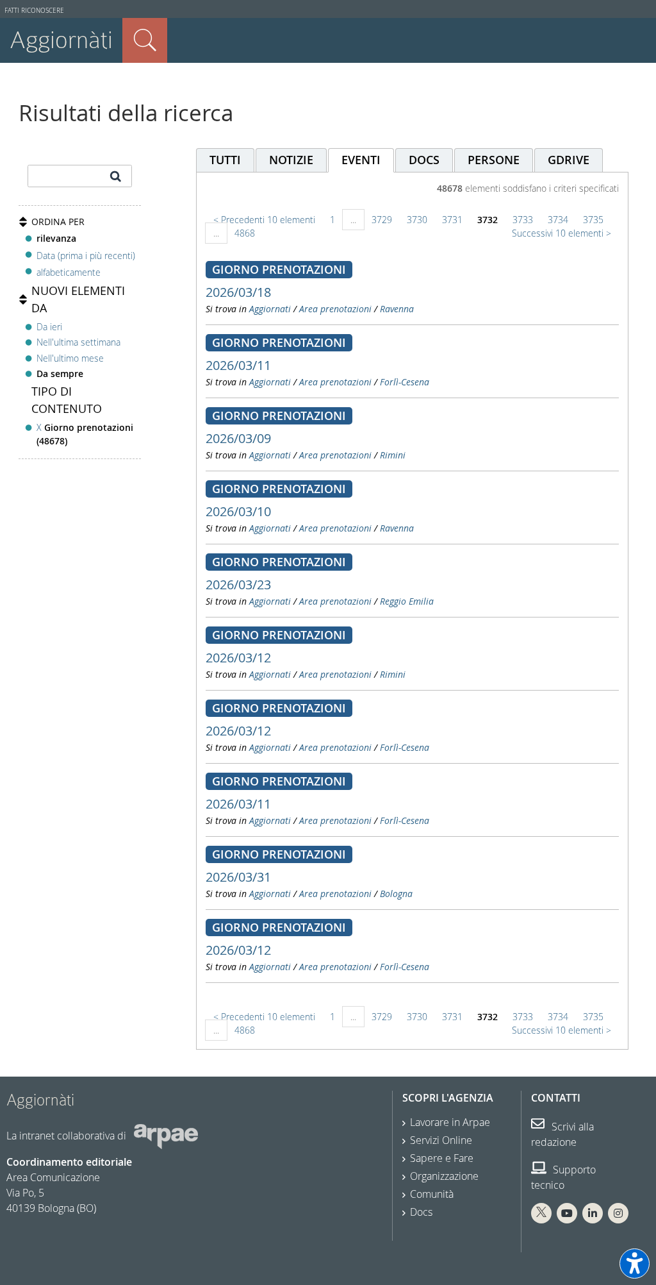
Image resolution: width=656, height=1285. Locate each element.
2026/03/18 (238, 292)
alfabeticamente (69, 272)
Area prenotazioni (335, 309)
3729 (382, 220)
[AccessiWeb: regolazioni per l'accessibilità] (634, 1263)
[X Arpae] (541, 1213)
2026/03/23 (238, 584)
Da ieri (49, 327)
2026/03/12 (238, 657)
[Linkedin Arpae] (592, 1213)
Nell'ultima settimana (78, 342)
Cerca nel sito (144, 40)
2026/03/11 (238, 365)
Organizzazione (444, 1176)
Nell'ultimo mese (70, 358)
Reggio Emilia (407, 601)
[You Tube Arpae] (567, 1213)
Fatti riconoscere (34, 10)
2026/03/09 (238, 438)
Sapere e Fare (441, 1158)
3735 (593, 220)
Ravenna (397, 309)
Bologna (396, 893)
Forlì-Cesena (404, 382)
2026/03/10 (238, 511)
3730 (417, 220)
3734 (558, 220)
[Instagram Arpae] (618, 1213)
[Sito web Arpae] (166, 1136)
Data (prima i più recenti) (86, 255)
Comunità (432, 1194)
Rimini (393, 455)
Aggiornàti (61, 40)
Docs (421, 1212)
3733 (522, 220)
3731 (452, 220)
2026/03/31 (238, 877)
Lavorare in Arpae (450, 1122)
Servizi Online (441, 1140)
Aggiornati (270, 309)
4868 (244, 233)
